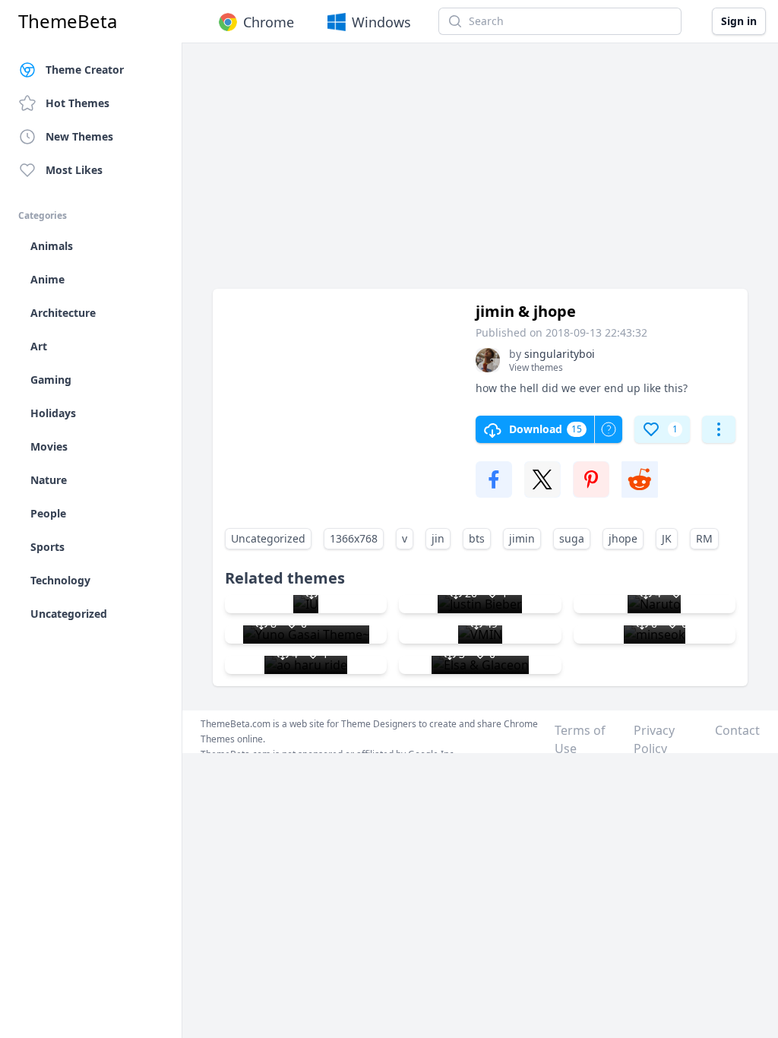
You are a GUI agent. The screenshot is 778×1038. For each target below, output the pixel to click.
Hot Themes (77, 103)
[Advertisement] (480, 173)
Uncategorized (268, 538)
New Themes (79, 136)
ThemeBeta (67, 21)
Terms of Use (580, 739)
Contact (737, 730)
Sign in (739, 21)
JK (667, 538)
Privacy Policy (654, 739)
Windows (381, 22)
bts (477, 538)
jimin (522, 538)
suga (571, 538)
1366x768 (354, 538)
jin (438, 538)
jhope (623, 538)
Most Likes (74, 170)
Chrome (268, 22)
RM (704, 538)
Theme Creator (85, 69)
